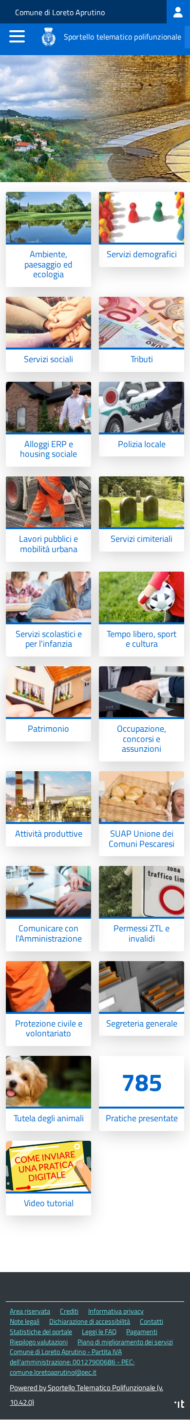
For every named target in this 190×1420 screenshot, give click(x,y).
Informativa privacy (116, 1311)
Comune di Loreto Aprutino (60, 12)
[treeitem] (178, 11)
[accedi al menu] (17, 36)
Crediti (69, 1311)
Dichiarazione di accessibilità (89, 1321)
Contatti (151, 1321)
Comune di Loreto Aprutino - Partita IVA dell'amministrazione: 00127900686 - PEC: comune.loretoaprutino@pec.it (72, 1361)
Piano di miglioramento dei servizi (125, 1342)
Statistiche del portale (41, 1331)
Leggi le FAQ (99, 1331)
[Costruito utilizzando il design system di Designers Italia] (179, 1405)
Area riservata (30, 1311)
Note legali (24, 1321)
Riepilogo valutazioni (39, 1342)
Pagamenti (141, 1331)
